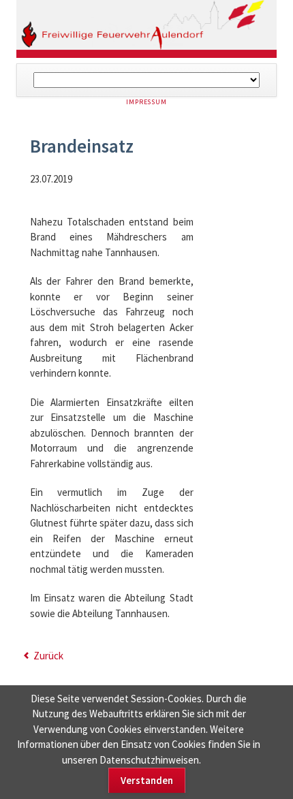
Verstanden (147, 780)
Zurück (48, 655)
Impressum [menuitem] (146, 101)
